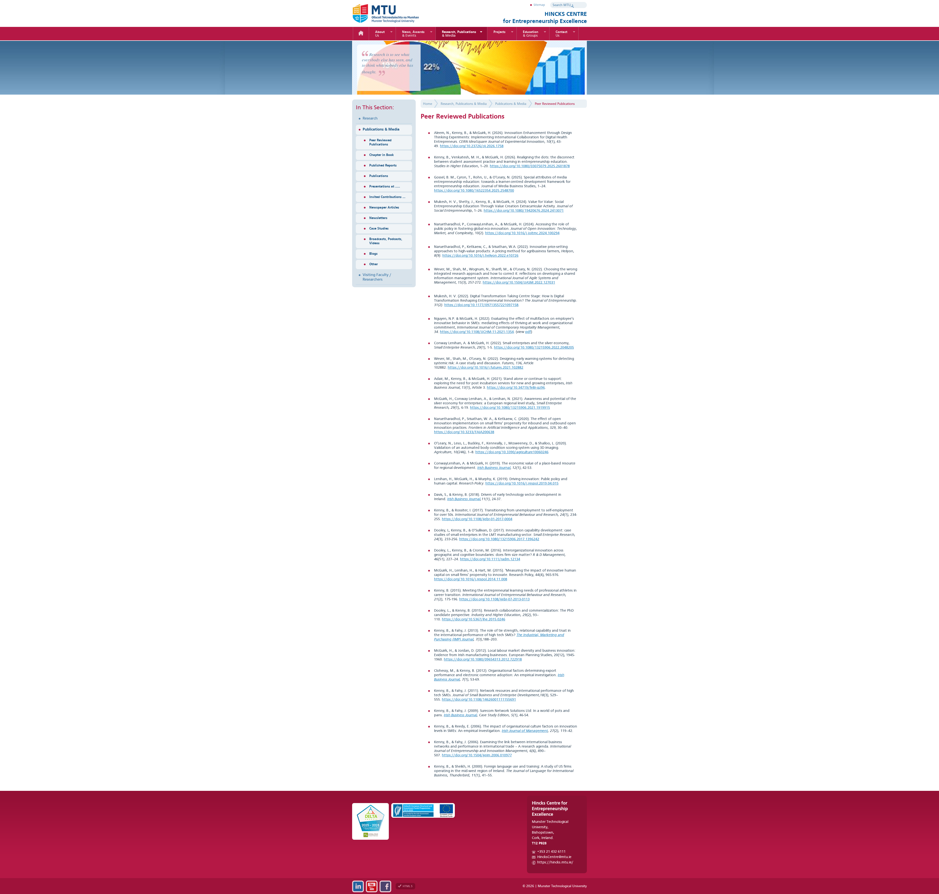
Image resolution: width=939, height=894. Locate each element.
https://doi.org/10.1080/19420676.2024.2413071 (524, 211)
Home (361, 33)
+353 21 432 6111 (551, 852)
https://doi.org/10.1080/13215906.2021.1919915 (510, 408)
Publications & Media (381, 130)
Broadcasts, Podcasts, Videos (385, 241)
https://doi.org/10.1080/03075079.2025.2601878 (530, 166)
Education (530, 34)
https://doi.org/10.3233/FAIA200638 (464, 432)
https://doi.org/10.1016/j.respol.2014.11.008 (470, 579)
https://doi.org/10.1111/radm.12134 (490, 559)
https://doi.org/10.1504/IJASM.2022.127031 (519, 283)
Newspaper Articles (384, 207)
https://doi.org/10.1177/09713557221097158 (481, 305)
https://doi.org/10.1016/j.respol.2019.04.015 (522, 484)
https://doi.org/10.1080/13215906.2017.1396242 (499, 539)
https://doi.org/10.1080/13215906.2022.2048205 (534, 348)
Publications (378, 176)
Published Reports (383, 165)
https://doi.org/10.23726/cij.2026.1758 (471, 146)
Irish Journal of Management (525, 731)
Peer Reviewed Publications (380, 142)
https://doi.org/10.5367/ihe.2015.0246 (473, 619)
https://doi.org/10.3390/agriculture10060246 (511, 452)
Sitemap (539, 5)
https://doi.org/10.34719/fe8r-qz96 (516, 388)
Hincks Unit (393, 13)
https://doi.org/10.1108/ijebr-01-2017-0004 (477, 519)
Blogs (373, 253)
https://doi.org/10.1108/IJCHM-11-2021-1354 (477, 332)
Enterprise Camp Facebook (385, 886)
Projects (499, 32)
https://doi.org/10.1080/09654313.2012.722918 (483, 660)
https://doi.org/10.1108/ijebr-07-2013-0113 (494, 599)
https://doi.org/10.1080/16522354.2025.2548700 (474, 191)
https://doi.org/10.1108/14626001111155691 (479, 700)
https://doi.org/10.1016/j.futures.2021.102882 (485, 368)
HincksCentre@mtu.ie (554, 857)
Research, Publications (459, 34)
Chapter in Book (381, 155)
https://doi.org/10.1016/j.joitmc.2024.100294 (522, 233)
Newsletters (378, 218)
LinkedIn (358, 886)
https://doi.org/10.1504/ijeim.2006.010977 (477, 755)
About (380, 34)
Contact (561, 34)
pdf (528, 332)
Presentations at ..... (384, 186)
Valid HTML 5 (405, 886)
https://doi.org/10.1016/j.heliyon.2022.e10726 (480, 256)
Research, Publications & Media (464, 104)
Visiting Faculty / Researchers (377, 277)
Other (373, 264)
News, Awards (413, 34)
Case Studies (379, 228)
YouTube (372, 886)
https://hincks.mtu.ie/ (555, 862)
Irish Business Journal (463, 499)
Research (370, 119)
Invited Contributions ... (387, 197)
